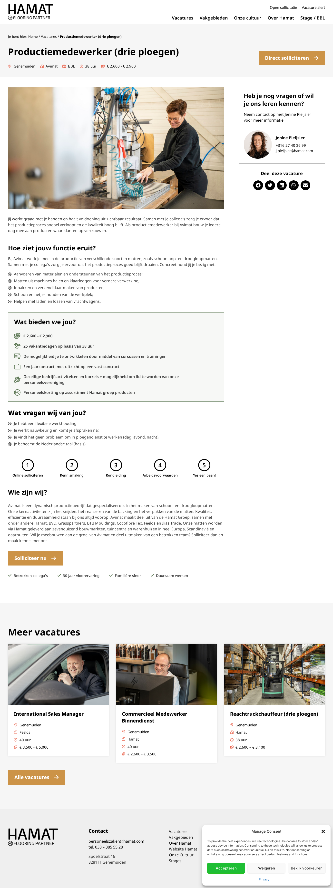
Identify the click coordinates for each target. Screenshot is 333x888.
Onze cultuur (247, 17)
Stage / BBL (312, 17)
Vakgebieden (214, 17)
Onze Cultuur (181, 855)
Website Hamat (183, 849)
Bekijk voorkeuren (307, 868)
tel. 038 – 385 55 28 (105, 847)
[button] (323, 831)
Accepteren (226, 868)
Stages (175, 860)
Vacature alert (313, 7)
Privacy (264, 879)
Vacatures (182, 17)
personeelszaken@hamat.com (116, 841)
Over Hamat (281, 17)
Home (33, 36)
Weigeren (266, 868)
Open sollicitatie (283, 7)
